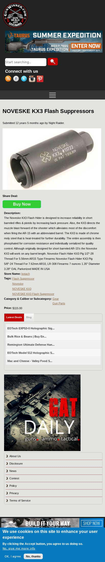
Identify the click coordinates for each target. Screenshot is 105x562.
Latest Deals (15, 317)
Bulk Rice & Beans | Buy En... (26, 336)
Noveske (17, 283)
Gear (55, 298)
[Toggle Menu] (52, 95)
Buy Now (22, 204)
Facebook (17, 79)
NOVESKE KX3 (21, 288)
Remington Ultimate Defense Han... (31, 344)
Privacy (14, 493)
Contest (14, 478)
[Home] (15, 15)
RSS (9, 79)
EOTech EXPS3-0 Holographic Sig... (31, 328)
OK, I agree (13, 556)
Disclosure (16, 463)
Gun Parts (58, 303)
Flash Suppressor (23, 278)
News (13, 470)
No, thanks (33, 556)
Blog (29, 317)
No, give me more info (19, 548)
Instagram (33, 79)
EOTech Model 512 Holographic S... (30, 352)
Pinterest (41, 79)
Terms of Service (20, 500)
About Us (15, 456)
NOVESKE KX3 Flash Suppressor (33, 293)
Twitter (25, 79)
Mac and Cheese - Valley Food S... (29, 361)
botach (25, 273)
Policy (13, 485)
